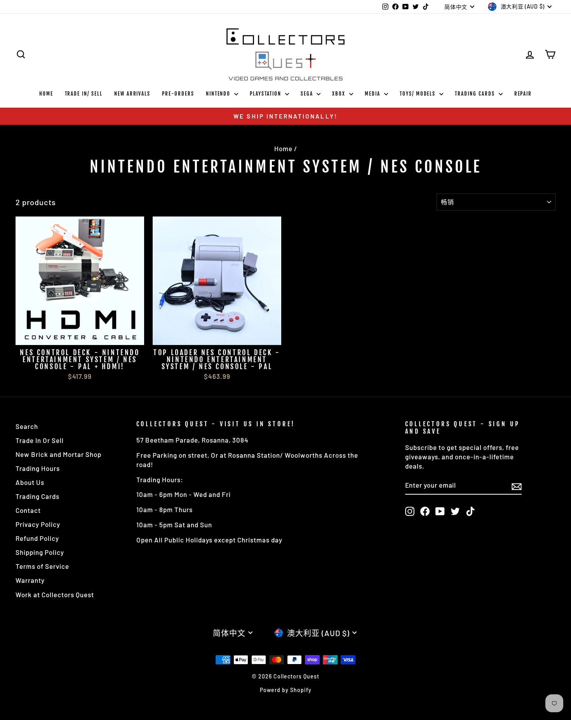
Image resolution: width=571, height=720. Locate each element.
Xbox (339, 94)
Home (46, 94)
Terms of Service (42, 566)
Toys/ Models (418, 94)
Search (27, 426)
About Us (30, 482)
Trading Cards (475, 94)
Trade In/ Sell (84, 94)
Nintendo (219, 94)
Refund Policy (37, 538)
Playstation (266, 94)
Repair (523, 94)
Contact (28, 510)
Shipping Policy (40, 552)
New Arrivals (132, 94)
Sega (308, 94)
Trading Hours (38, 468)
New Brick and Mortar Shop (58, 454)
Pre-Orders (178, 94)
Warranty (30, 580)
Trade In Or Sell (40, 440)
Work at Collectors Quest (55, 594)
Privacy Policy (38, 524)
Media (373, 94)
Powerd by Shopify (286, 690)
